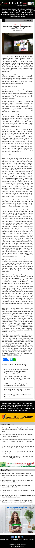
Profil (12, 16)
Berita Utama (12, 9)
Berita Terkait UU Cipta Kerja (14, 365)
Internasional (5, 14)
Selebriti (17, 12)
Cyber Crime (8, 11)
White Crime (21, 9)
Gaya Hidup (20, 14)
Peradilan (16, 11)
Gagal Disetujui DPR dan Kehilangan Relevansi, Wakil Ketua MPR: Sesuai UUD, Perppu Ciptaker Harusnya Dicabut (17, 378)
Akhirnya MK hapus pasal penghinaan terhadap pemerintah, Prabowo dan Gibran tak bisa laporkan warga (17, 429)
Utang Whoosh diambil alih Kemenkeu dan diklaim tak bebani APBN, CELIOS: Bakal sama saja (17, 457)
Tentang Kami (9, 539)
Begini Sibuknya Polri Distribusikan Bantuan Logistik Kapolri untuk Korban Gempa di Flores (18, 447)
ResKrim (12, 14)
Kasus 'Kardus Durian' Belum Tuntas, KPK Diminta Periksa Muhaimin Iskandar (17, 435)
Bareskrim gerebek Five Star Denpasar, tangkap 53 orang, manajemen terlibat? (17, 452)
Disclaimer (17, 541)
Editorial (17, 16)
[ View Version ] (17, 546)
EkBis (1, 11)
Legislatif (5, 12)
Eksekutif (11, 12)
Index (23, 16)
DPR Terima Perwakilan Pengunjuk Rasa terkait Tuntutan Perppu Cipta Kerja (16, 384)
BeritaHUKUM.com (21, 544)
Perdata (27, 11)
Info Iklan (31, 539)
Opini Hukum (29, 14)
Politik (33, 11)
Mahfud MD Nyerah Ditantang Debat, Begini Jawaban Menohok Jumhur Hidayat (17, 390)
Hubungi (15, 539)
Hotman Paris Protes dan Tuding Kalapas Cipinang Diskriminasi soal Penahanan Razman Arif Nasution (17, 501)
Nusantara (30, 12)
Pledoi (2, 407)
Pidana (22, 11)
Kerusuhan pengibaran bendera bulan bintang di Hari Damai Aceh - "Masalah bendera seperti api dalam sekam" (18, 441)
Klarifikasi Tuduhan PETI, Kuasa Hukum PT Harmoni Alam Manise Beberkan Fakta (18, 496)
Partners (25, 539)
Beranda (4, 9)
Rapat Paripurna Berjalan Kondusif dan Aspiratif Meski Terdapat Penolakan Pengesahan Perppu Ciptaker (16, 371)
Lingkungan (29, 9)
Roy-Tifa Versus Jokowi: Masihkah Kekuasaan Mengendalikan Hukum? (16, 486)
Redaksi (20, 539)
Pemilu (23, 12)
